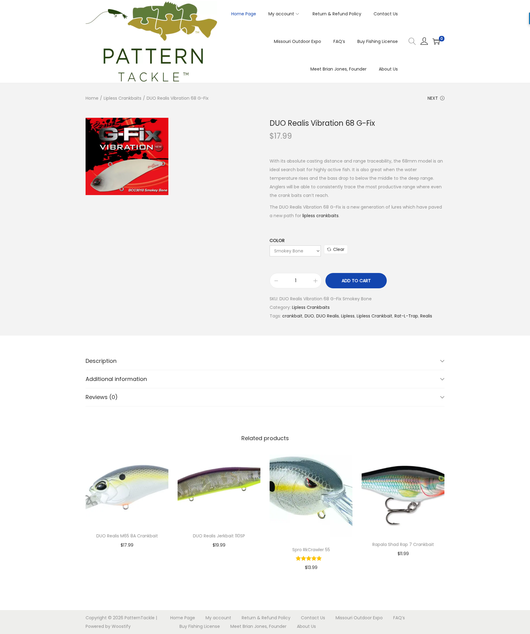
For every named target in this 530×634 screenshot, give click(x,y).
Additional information (116, 379)
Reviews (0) (102, 397)
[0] (436, 41)
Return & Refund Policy (266, 618)
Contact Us (313, 618)
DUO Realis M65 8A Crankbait (127, 536)
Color (277, 240)
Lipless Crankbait (374, 316)
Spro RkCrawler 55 (311, 550)
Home (92, 98)
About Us (306, 626)
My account (218, 618)
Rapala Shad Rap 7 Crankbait (403, 544)
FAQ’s (399, 618)
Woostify (121, 626)
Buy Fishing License (199, 626)
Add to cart (356, 281)
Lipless (348, 316)
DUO (309, 316)
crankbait (292, 316)
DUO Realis (327, 316)
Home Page (182, 618)
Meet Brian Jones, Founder (258, 626)
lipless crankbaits (320, 216)
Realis (426, 316)
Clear (338, 249)
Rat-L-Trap (406, 316)
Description (101, 361)
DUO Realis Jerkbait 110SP (219, 536)
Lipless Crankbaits (122, 98)
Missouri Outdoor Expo (359, 618)
